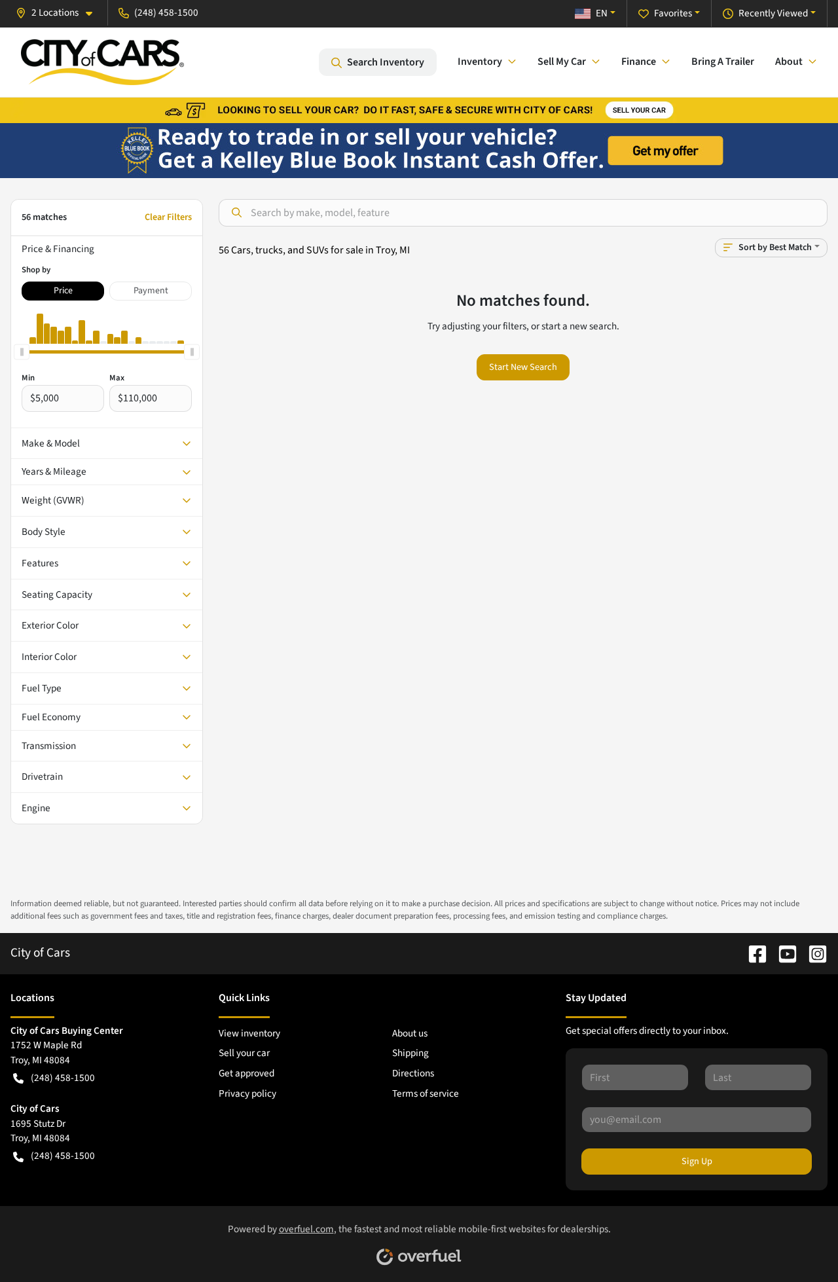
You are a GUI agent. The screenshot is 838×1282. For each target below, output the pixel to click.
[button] (59, 13)
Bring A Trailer (722, 61)
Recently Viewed (773, 13)
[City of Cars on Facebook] (752, 952)
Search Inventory (385, 62)
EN (602, 13)
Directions (413, 1073)
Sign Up (697, 1161)
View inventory (249, 1033)
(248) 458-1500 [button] (166, 12)
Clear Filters (168, 217)
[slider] (21, 351)
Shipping (410, 1053)
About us (410, 1033)
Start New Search (523, 367)
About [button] (789, 61)
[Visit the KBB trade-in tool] (419, 150)
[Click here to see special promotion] (419, 109)
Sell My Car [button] (561, 61)
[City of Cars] (102, 62)
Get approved (246, 1073)
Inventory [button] (480, 61)
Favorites (673, 13)
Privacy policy (247, 1093)
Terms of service (425, 1093)
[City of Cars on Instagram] (812, 952)
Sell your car (244, 1053)
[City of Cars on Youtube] (782, 952)
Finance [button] (638, 61)
